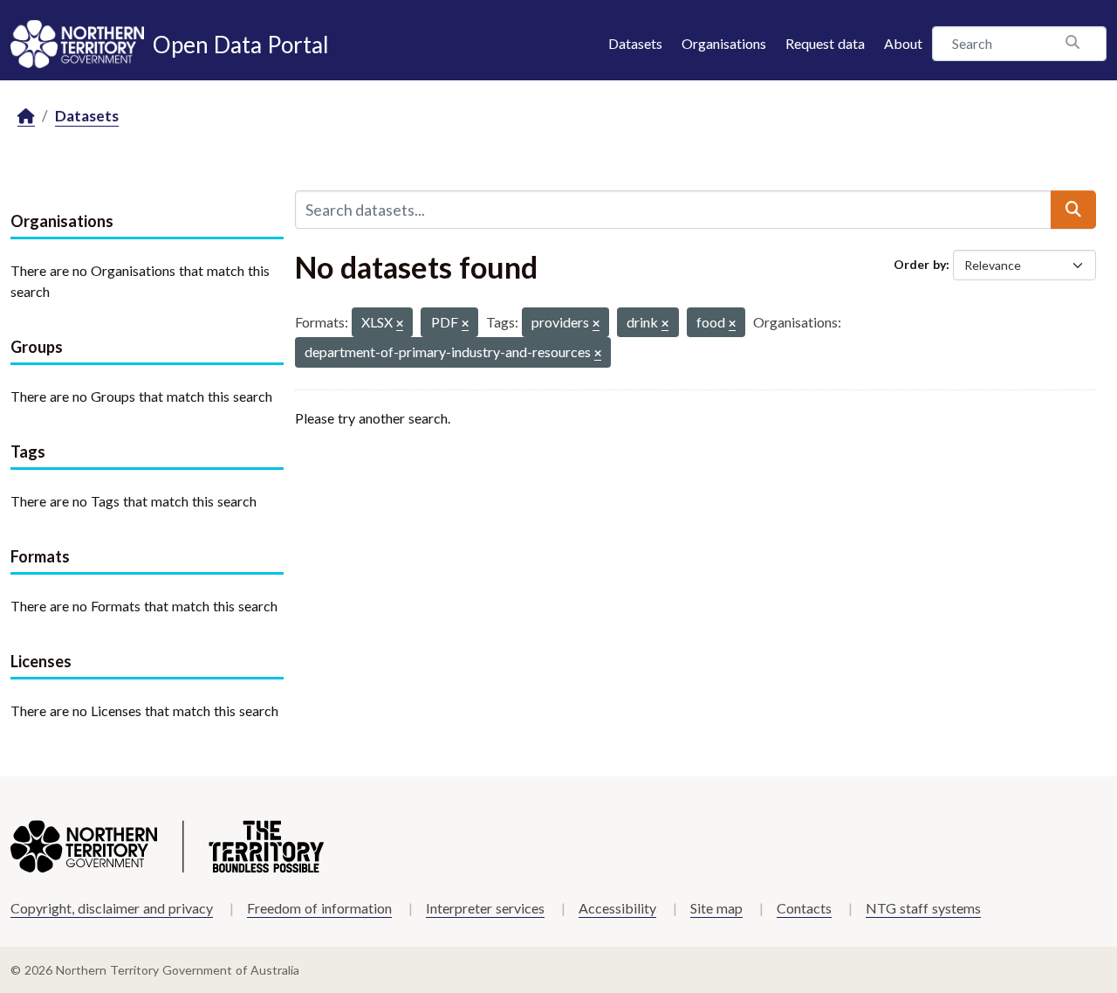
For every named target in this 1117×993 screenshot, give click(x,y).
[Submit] (1073, 209)
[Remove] (399, 324)
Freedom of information (319, 908)
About (903, 43)
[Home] (26, 117)
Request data (825, 43)
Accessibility (617, 908)
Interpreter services (485, 908)
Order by (920, 264)
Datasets (635, 43)
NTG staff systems (923, 908)
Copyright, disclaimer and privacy (111, 908)
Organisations (724, 43)
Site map (716, 908)
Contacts (804, 908)
